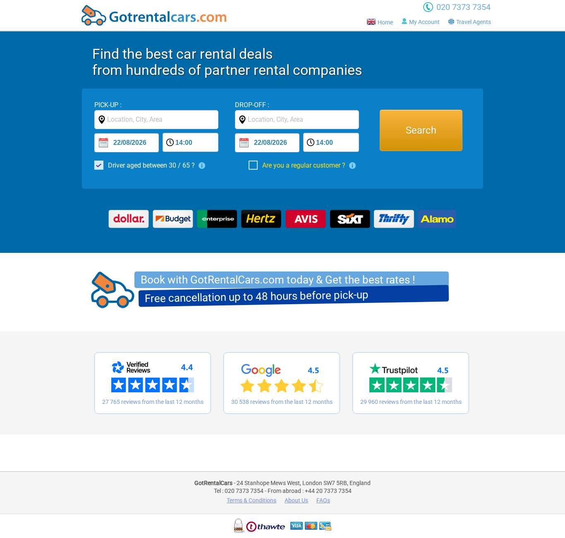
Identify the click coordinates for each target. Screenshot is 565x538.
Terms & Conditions (251, 500)
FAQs (323, 500)
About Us (296, 500)
